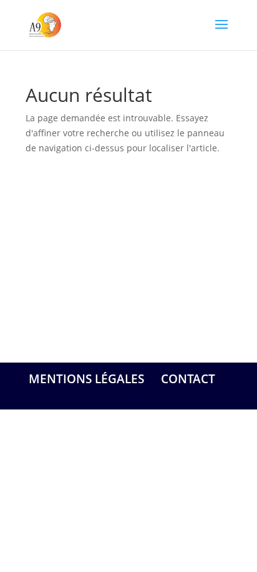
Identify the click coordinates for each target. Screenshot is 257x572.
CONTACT (188, 379)
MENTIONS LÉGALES (86, 379)
